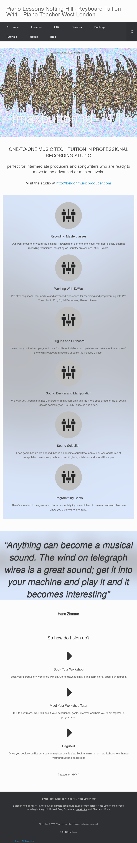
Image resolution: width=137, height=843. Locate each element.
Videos (33, 36)
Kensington (81, 809)
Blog (53, 36)
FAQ (56, 27)
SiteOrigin (66, 832)
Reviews (77, 27)
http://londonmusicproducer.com (83, 183)
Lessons (36, 27)
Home (15, 27)
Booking (99, 27)
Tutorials (11, 36)
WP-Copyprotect (28, 841)
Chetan (17, 841)
